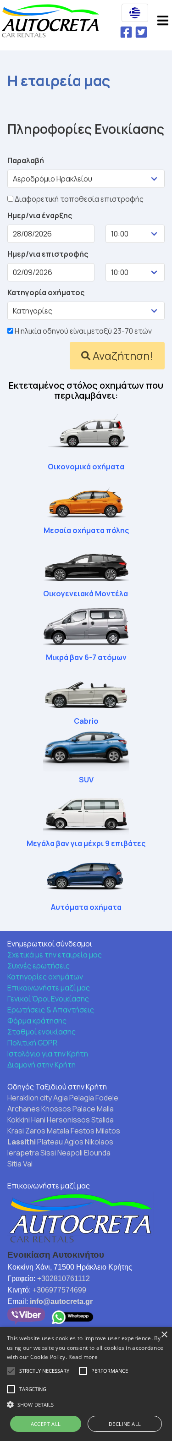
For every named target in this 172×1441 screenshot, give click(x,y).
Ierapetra (23, 1153)
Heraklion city (29, 1098)
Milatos (108, 1131)
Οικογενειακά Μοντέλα (85, 593)
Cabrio (86, 721)
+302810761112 (63, 1278)
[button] (135, 13)
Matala (58, 1131)
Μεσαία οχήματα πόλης (86, 530)
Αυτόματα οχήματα (86, 907)
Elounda (97, 1153)
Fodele (106, 1098)
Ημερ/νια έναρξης (39, 215)
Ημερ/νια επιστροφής (47, 254)
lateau (52, 1142)
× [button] (164, 1334)
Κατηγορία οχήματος (45, 292)
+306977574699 (59, 1290)
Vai (28, 1164)
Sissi (48, 1153)
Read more (83, 1357)
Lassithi (21, 1142)
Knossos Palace (68, 1109)
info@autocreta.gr (61, 1301)
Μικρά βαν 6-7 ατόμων (86, 657)
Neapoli (70, 1153)
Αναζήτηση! (123, 355)
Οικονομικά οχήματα (86, 467)
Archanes (23, 1109)
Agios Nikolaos (88, 1142)
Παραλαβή (25, 160)
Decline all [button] (125, 1423)
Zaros (35, 1131)
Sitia (14, 1164)
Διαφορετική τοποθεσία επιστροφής (78, 199)
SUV (86, 780)
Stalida (102, 1120)
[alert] (86, 1384)
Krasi (15, 1131)
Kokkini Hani (26, 1120)
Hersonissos (68, 1120)
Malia (105, 1109)
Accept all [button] (46, 1423)
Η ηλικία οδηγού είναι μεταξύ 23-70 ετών (82, 331)
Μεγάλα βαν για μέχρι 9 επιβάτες (86, 843)
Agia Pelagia (73, 1098)
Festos (82, 1131)
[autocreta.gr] (50, 22)
